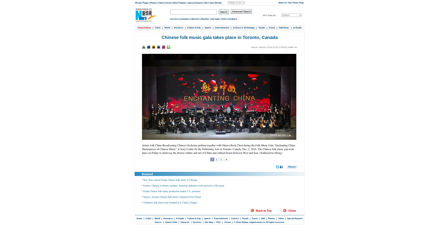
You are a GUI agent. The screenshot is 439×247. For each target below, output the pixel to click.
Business (178, 28)
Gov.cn (158, 222)
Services (174, 19)
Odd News (284, 28)
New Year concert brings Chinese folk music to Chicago (170, 179)
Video (161, 3)
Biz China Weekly (213, 3)
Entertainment (222, 28)
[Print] (153, 47)
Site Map (209, 222)
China (158, 28)
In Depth (180, 218)
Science (235, 218)
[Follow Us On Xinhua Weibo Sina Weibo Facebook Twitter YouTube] (236, 3)
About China (171, 222)
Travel (272, 28)
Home (139, 218)
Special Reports (195, 3)
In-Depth (297, 28)
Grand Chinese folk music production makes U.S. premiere (171, 191)
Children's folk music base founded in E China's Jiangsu (170, 202)
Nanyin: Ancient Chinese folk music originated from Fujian (172, 196)
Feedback (232, 19)
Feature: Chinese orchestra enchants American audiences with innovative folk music (183, 185)
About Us (184, 222)
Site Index (215, 19)
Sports (208, 28)
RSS (224, 19)
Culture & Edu (194, 28)
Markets (195, 19)
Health (262, 28)
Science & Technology (244, 28)
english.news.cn (257, 222)
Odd (263, 218)
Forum (168, 3)
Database (185, 19)
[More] (168, 47)
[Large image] (163, 47)
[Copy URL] (158, 47)
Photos (153, 3)
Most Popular (179, 3)
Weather (205, 19)
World (167, 28)
